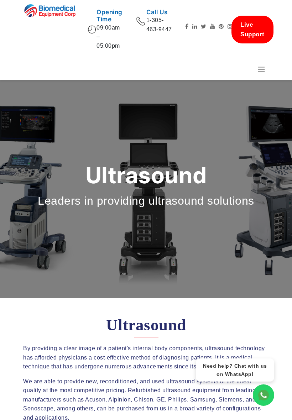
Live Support (252, 29)
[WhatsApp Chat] (263, 395)
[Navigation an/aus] (261, 69)
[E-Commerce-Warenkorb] (244, 69)
